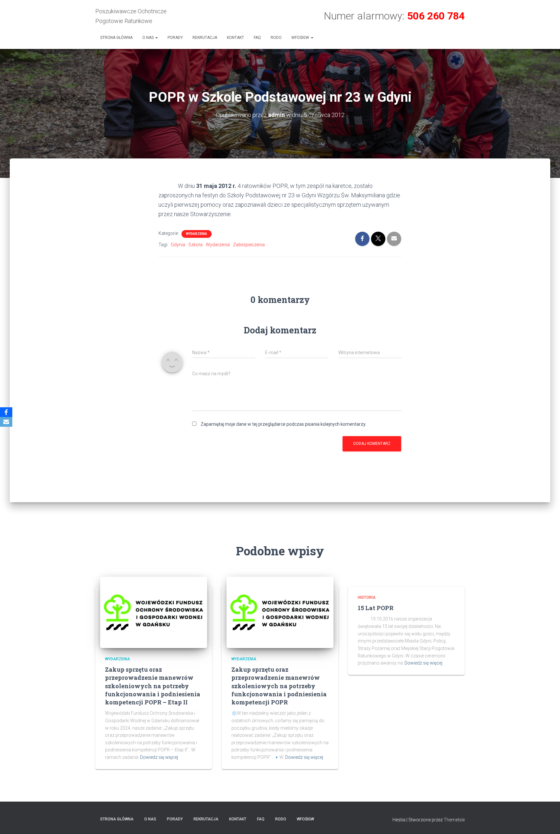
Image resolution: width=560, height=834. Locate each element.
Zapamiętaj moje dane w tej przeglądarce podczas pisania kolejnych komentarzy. (283, 424)
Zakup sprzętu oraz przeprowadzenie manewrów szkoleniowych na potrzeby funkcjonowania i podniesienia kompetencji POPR (279, 686)
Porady (175, 37)
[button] (156, 37)
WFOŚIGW (300, 37)
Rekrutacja (204, 37)
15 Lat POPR (375, 608)
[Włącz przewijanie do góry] (547, 821)
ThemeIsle (454, 819)
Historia (367, 597)
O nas (148, 37)
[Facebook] (6, 412)
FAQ (257, 37)
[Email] (6, 422)
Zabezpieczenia (249, 244)
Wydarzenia (196, 234)
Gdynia (178, 244)
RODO (276, 37)
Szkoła (195, 244)
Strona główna (116, 37)
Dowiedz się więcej (159, 757)
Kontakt (235, 37)
